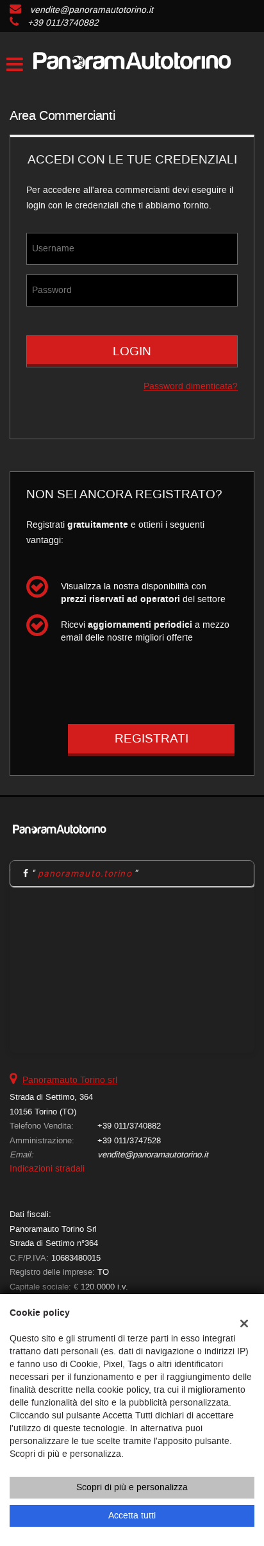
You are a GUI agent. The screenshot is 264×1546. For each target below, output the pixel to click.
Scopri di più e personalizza (132, 1487)
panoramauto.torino (85, 873)
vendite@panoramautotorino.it (91, 10)
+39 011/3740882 (63, 23)
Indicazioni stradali (47, 1169)
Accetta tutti (132, 1515)
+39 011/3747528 (129, 1140)
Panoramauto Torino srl (69, 1080)
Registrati (151, 738)
